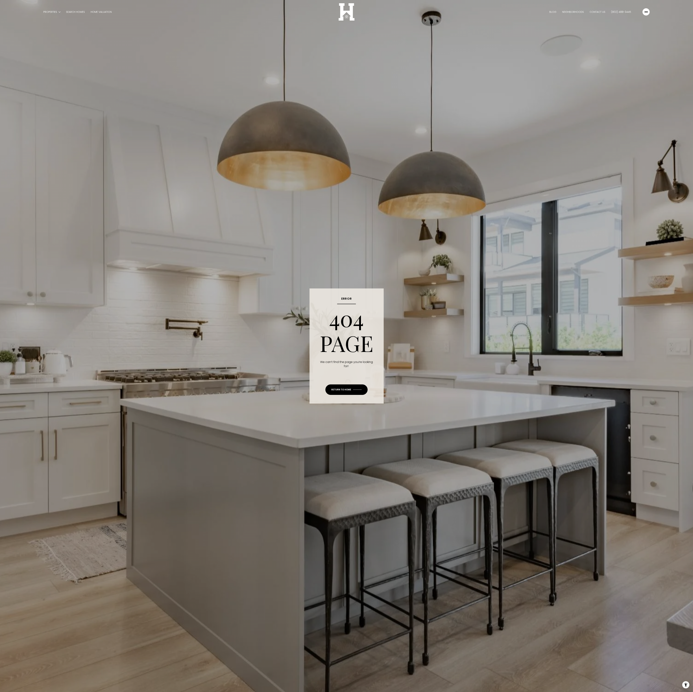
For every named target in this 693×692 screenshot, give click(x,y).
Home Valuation (101, 12)
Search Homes (75, 12)
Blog (552, 12)
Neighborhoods (573, 12)
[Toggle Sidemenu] (646, 12)
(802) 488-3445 (621, 12)
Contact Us (597, 12)
